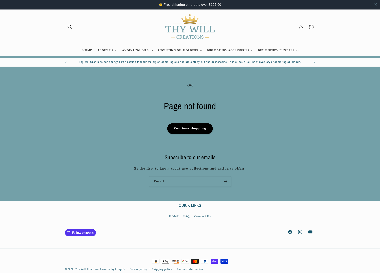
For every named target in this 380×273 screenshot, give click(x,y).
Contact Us (202, 216)
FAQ (186, 216)
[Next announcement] (314, 62)
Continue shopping (190, 128)
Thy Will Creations (87, 269)
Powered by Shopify (112, 269)
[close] (375, 4)
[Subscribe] (226, 181)
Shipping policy (162, 269)
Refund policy (138, 269)
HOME (174, 216)
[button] (70, 27)
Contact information (190, 269)
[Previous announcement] (65, 62)
